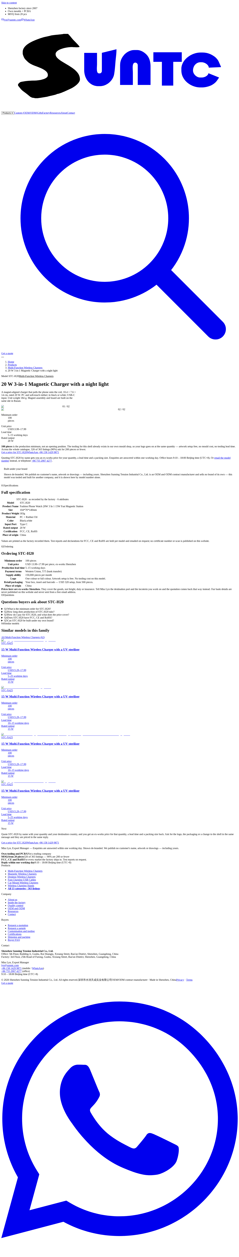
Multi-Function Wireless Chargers (25, 367)
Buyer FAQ (14, 940)
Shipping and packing (19, 937)
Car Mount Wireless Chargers (23, 882)
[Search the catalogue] (119, 350)
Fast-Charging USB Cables (22, 879)
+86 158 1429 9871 (11, 968)
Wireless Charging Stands (21, 885)
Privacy (180, 979)
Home (11, 361)
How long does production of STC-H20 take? (29, 611)
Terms (189, 979)
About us (12, 899)
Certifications (14, 934)
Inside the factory (17, 902)
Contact (71, 112)
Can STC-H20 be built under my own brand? (29, 620)
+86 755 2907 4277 (42, 460)
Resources (55, 112)
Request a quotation (18, 925)
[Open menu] (2, 357)
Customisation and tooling (21, 931)
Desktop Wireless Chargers (22, 876)
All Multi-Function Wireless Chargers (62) (23, 637)
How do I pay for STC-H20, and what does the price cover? (36, 614)
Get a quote (7, 353)
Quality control (15, 905)
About (63, 112)
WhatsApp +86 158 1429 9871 (43, 452)
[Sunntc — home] (119, 109)
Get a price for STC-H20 (14, 452)
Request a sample (17, 928)
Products (8, 113)
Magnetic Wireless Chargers (22, 873)
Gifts (39, 112)
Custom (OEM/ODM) (25, 112)
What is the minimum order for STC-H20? (27, 608)
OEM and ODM (16, 908)
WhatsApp (37, 968)
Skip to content (9, 2)
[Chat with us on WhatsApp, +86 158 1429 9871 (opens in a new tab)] (119, 1254)
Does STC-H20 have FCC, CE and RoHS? (28, 617)
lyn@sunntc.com (10, 965)
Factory (46, 112)
